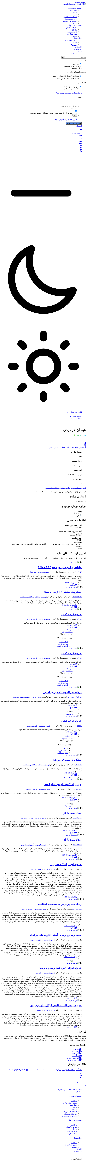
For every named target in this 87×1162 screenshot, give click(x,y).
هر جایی (76, 64)
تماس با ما (78, 1082)
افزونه (74, 15)
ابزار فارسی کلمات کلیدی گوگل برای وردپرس (56, 1005)
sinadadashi (77, 597)
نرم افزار (32, 572)
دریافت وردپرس (73, 1060)
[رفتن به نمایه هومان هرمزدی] (72, 562)
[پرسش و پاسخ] (41, 146)
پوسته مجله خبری (31, 1069)
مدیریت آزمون (31, 789)
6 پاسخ (72, 607)
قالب (75, 12)
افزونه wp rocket (53, 1069)
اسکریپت (73, 10)
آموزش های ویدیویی (69, 21)
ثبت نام (79, 126)
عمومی (38, 973)
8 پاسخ (72, 800)
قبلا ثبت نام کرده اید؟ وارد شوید (69, 93)
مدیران (74, 30)
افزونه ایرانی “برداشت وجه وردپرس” (60, 967)
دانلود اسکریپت (73, 1049)
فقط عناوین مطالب (71, 89)
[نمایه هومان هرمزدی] (85, 443)
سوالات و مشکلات (27, 597)
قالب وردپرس (64, 1069)
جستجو (74, 43)
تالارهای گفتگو (71, 27)
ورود (74, 115)
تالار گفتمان (74, 1051)
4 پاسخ (72, 833)
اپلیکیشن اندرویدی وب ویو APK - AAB (60, 567)
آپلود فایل (78, 47)
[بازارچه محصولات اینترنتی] (41, 152)
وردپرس (48, 1069)
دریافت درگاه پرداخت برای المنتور (62, 692)
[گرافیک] (41, 150)
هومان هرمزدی (43, 572)
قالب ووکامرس (10, 1069)
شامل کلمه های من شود (68, 78)
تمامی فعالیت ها (71, 40)
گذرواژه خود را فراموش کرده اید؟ (64, 119)
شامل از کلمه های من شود (65, 76)
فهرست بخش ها (75, 25)
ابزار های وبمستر (70, 19)
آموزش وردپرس (27, 818)
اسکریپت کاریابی (38, 1069)
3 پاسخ (72, 775)
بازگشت (74, 1101)
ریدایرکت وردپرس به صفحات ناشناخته (60, 903)
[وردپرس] (41, 148)
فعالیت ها (78, 38)
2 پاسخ (72, 707)
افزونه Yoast (44, 1069)
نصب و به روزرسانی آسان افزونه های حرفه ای (55, 934)
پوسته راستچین (20, 1069)
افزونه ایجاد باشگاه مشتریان (66, 864)
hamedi (79, 789)
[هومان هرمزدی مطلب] (85, 445)
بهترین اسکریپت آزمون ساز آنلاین (63, 784)
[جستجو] (63, 57)
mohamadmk (77, 909)
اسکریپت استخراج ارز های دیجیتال (62, 591)
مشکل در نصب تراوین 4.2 (67, 759)
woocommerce (4, 1069)
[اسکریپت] (41, 144)
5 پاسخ (72, 585)
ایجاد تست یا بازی (72, 812)
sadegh (79, 619)
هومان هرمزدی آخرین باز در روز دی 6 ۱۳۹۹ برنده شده (66, 488)
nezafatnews (77, 818)
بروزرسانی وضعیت (71, 66)
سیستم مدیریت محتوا (21, 697)
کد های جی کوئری (70, 17)
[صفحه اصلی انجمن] (41, 142)
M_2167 (78, 572)
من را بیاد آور (72, 113)
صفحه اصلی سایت (75, 8)
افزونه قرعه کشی (71, 614)
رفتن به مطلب (80, 2)
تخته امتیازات (72, 34)
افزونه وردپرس (31, 619)
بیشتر (74, 23)
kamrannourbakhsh (75, 697)
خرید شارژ (78, 49)
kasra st (79, 765)
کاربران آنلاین (72, 32)
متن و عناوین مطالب (71, 86)
